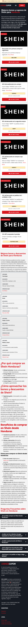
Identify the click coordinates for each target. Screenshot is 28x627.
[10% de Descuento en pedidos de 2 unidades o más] (14, 185)
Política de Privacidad (6, 624)
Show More (11, 55)
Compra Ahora (5, 335)
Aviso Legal (4, 620)
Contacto (3, 613)
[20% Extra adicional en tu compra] (14, 74)
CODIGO (5, 5)
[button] (16, 5)
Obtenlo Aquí (5, 357)
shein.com (6, 460)
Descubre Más (5, 313)
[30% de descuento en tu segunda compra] (14, 111)
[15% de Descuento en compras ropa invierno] (14, 147)
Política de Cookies (5, 622)
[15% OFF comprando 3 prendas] (14, 224)
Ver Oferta (4, 291)
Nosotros (3, 611)
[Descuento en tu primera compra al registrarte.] (14, 39)
